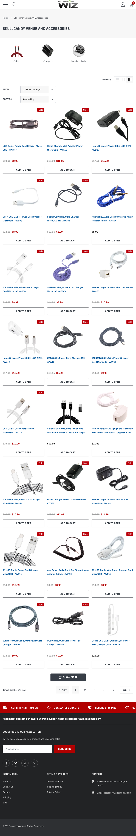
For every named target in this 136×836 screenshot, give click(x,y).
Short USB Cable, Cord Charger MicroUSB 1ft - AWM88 (63, 219)
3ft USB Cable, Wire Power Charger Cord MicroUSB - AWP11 (112, 572)
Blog (5, 802)
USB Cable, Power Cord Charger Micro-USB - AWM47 (22, 148)
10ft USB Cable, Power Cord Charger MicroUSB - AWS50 (21, 501)
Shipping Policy (54, 787)
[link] (23, 124)
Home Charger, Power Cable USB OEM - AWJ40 (23, 360)
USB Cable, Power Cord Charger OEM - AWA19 (66, 360)
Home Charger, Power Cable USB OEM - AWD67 (112, 148)
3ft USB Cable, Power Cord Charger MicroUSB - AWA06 (65, 289)
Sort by (7, 99)
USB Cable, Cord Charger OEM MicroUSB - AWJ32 (18, 430)
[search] (14, 4)
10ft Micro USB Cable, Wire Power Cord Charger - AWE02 (22, 643)
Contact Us (8, 787)
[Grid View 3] (129, 79)
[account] (123, 4)
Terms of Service (55, 781)
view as (106, 79)
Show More (70, 677)
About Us (7, 781)
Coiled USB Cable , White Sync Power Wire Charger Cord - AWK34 (110, 643)
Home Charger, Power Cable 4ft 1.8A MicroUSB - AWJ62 (110, 501)
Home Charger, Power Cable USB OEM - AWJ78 (67, 501)
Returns (6, 792)
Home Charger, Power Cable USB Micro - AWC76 (112, 289)
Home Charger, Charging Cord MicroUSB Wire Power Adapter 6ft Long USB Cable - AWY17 (112, 431)
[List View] (117, 79)
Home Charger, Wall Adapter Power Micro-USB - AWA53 (65, 148)
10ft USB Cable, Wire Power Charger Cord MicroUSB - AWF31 (110, 360)
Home (5, 18)
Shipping (7, 797)
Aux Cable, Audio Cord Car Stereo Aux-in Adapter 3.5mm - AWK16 (112, 219)
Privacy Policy (54, 792)
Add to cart (23, 170)
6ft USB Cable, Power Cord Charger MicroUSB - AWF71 (21, 572)
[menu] (5, 4)
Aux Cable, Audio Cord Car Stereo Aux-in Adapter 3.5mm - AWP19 (68, 572)
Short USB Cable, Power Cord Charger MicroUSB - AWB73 (22, 219)
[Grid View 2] (123, 79)
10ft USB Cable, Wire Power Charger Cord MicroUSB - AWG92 (21, 289)
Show (6, 89)
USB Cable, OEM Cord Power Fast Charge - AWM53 (64, 643)
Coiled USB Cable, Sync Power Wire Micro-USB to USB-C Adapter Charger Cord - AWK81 (66, 431)
